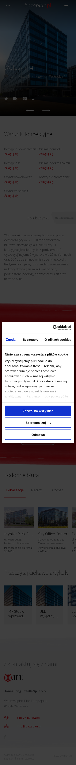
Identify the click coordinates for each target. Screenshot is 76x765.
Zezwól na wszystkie (38, 410)
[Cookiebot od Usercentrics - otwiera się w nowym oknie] (53, 328)
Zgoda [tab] (10, 339)
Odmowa (38, 434)
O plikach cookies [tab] (58, 339)
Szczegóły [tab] (30, 339)
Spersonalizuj (36, 422)
